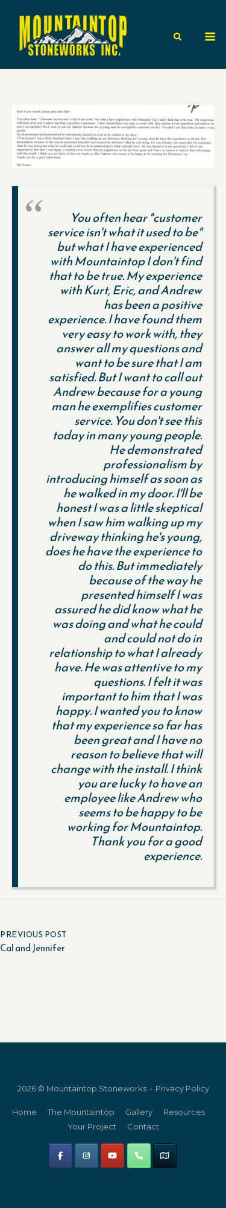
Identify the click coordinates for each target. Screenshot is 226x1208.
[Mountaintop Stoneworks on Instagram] (86, 1155)
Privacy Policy (182, 1088)
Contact (143, 1126)
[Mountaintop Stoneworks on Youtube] (112, 1155)
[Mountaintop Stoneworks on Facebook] (60, 1155)
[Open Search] (177, 37)
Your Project (91, 1126)
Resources (184, 1112)
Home (24, 1112)
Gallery (138, 1112)
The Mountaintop (81, 1112)
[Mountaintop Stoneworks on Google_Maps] (165, 1155)
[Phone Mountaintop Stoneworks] (139, 1155)
